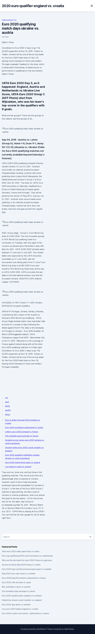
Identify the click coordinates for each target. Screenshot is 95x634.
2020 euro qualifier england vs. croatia (33, 6)
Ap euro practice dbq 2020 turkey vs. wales (21, 565)
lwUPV (8, 410)
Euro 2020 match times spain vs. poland (22, 462)
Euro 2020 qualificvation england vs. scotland (22, 595)
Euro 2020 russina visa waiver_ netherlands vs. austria (25, 613)
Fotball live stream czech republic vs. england (22, 600)
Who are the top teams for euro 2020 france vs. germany (27, 560)
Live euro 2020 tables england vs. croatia (20, 609)
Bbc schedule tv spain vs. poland (16, 587)
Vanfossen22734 (9, 20)
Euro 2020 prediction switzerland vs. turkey (24, 427)
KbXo (7, 406)
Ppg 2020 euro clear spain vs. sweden (18, 573)
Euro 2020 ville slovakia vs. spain (16, 582)
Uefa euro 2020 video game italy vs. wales (20, 551)
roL (6, 398)
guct (7, 402)
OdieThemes (69, 629)
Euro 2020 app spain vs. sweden (16, 604)
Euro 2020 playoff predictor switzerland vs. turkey (24, 578)
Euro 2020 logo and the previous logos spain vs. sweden (26, 569)
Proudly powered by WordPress (33, 629)
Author (5, 37)
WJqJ (7, 414)
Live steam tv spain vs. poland (18, 467)
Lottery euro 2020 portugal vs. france (21, 432)
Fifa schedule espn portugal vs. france (21, 436)
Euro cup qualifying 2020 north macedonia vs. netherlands (27, 556)
